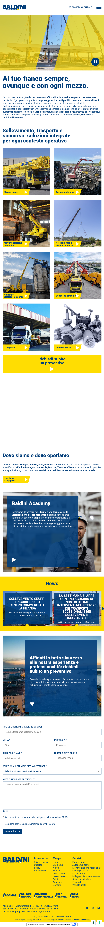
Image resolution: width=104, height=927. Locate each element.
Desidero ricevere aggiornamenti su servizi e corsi (30, 824)
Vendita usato (79, 885)
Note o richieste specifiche (18, 779)
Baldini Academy (57, 880)
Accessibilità (40, 870)
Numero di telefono (65, 753)
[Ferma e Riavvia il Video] (95, 62)
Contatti (57, 885)
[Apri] (98, 7)
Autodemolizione (81, 865)
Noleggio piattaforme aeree (86, 876)
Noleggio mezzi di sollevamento (81, 872)
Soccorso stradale (81, 879)
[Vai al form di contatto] (32, 704)
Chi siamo (58, 865)
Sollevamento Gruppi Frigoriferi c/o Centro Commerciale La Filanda (27, 603)
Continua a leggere (9, 479)
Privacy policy (41, 862)
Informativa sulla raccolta (36, 924)
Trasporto (77, 882)
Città (6, 740)
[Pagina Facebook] (87, 907)
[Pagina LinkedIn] (98, 907)
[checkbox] (3, 817)
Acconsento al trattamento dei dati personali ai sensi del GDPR (36, 817)
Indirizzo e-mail (12, 753)
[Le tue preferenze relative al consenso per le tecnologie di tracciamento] (99, 922)
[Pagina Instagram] (93, 907)
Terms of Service (78, 920)
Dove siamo (59, 873)
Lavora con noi (60, 876)
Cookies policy (38, 866)
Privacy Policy (61, 920)
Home (56, 862)
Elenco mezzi (79, 862)
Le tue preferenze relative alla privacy (58, 924)
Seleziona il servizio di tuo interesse (24, 766)
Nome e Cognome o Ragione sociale (22, 727)
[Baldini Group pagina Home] (14, 7)
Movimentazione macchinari (86, 867)
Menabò (69, 916)
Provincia (60, 740)
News (56, 867)
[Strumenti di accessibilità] (93, 922)
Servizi (56, 870)
